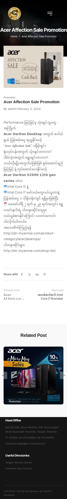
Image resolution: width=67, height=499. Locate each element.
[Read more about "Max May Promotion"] (33, 376)
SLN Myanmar (32, 491)
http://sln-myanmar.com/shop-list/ (30, 251)
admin (12, 109)
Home (14, 36)
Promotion (9, 97)
